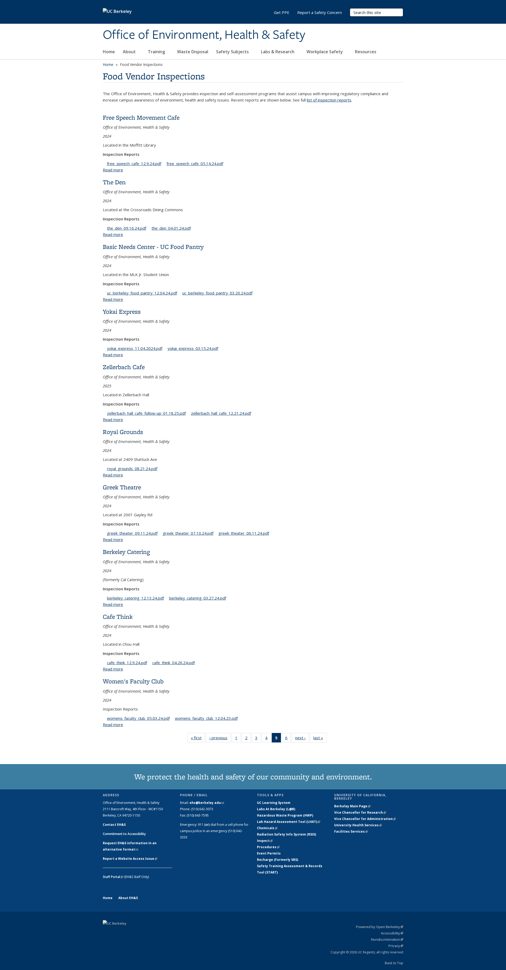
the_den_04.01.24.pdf (171, 228)
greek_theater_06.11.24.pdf (243, 533)
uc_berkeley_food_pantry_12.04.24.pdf (142, 293)
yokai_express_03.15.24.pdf (193, 348)
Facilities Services (351, 831)
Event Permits (269, 853)
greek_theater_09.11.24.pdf (132, 533)
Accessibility (392, 933)
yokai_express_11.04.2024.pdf (134, 348)
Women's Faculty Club (133, 681)
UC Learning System (273, 802)
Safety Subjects (233, 52)
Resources (366, 52)
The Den (114, 182)
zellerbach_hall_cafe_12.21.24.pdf (221, 413)
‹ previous (220, 739)
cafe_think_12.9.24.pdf (127, 662)
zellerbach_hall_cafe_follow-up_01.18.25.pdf (146, 413)
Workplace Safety (325, 52)
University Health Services (358, 825)
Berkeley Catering (126, 552)
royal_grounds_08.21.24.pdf (132, 468)
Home (109, 52)
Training (157, 52)
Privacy (395, 945)
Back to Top (394, 963)
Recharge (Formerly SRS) (277, 859)
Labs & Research (278, 52)
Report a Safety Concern (319, 12)
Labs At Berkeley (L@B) (276, 809)
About (130, 52)
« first (198, 739)
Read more (113, 169)
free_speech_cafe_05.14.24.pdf (195, 163)
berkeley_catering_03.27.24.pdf (197, 598)
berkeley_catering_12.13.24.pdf (135, 598)
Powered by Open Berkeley (379, 926)
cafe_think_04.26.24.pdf (173, 662)
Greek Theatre (122, 487)
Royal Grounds (123, 432)
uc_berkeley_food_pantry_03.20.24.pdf (217, 293)
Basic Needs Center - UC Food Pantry (153, 247)
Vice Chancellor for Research (360, 812)
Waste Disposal (192, 52)
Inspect (265, 840)
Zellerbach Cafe (124, 367)
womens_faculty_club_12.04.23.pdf (206, 718)
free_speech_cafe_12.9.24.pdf (134, 163)
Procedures (268, 847)
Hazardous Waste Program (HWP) (285, 815)
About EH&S (128, 898)
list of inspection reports (329, 100)
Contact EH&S (114, 824)
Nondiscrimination (387, 939)
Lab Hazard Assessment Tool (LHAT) (288, 821)
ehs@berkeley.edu (206, 802)
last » (320, 739)
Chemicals (267, 828)
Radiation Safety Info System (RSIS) (286, 834)
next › (302, 739)
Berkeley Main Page (352, 806)
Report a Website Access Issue (130, 858)
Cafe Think (118, 616)
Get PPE (281, 12)
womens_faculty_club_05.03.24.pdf (138, 718)
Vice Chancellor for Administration (365, 819)
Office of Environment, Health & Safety (204, 35)
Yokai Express (122, 311)
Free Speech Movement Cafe (141, 117)
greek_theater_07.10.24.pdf (188, 533)
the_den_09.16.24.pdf (126, 228)
